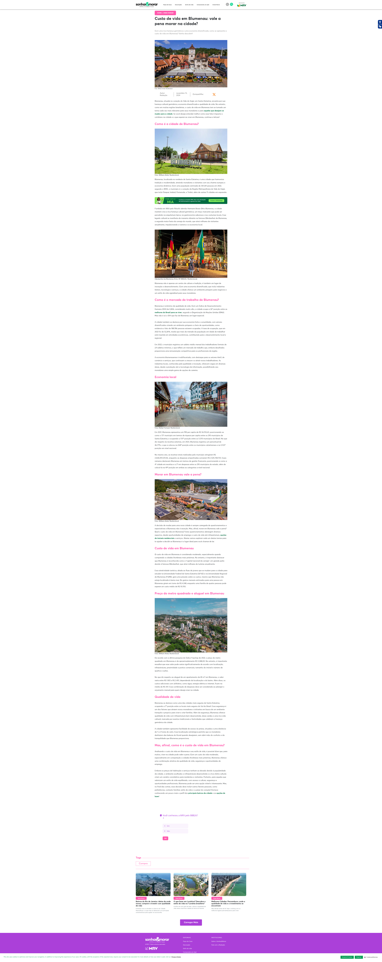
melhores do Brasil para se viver (168, 312)
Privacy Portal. (176, 957)
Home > (160, 13)
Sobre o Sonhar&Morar (218, 941)
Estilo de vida (189, 4)
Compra (143, 863)
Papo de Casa (167, 4)
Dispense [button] (358, 957)
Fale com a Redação (218, 945)
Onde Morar (216, 4)
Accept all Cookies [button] (347, 957)
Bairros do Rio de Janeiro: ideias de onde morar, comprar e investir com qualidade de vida (153, 904)
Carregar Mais (191, 922)
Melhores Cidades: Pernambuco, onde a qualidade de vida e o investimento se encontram (228, 904)
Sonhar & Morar (147, 3)
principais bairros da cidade (200, 793)
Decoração (178, 4)
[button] (371, 957)
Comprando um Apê (203, 4)
